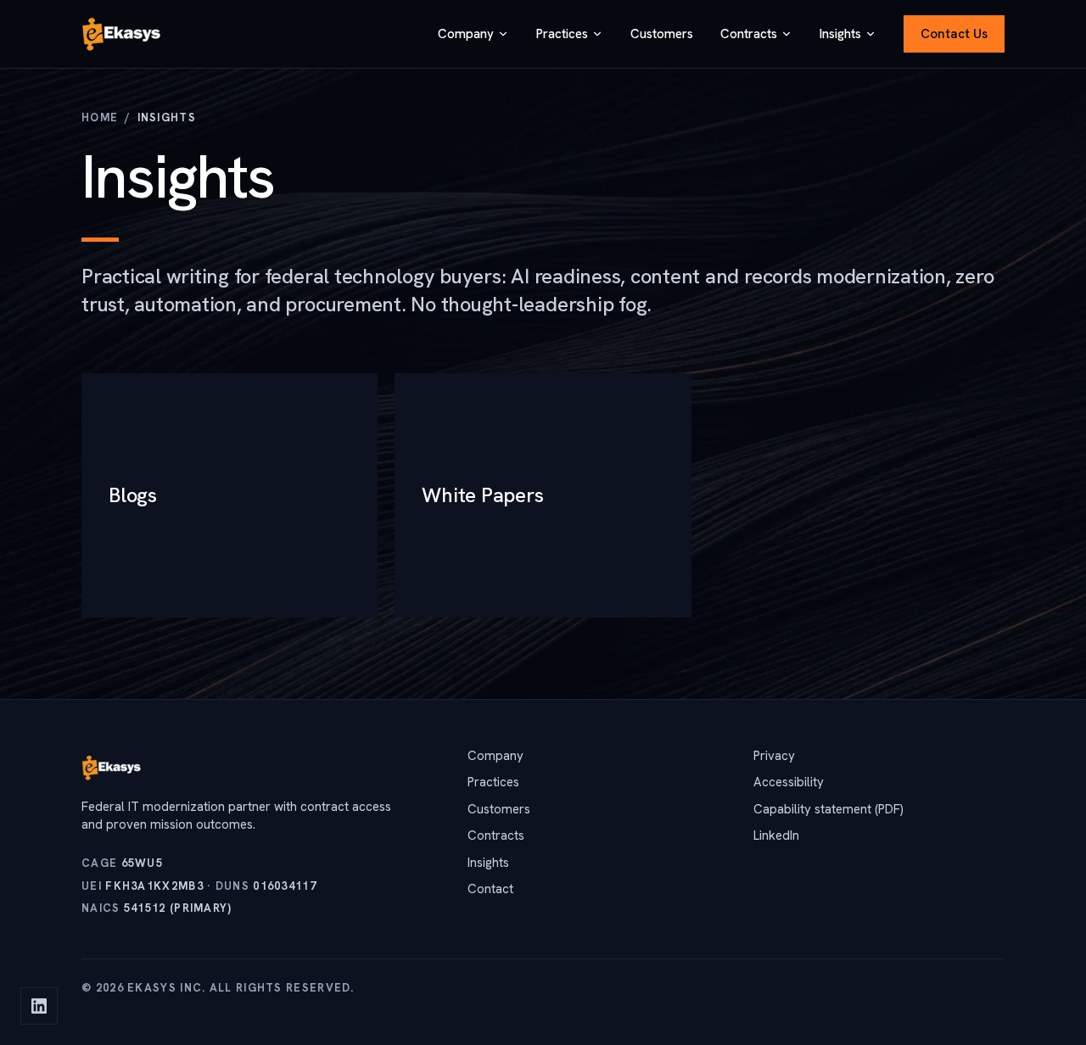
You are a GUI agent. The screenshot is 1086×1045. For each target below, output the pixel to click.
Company (466, 33)
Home (99, 117)
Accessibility (788, 782)
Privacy (774, 755)
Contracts (748, 33)
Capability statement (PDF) (828, 809)
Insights (840, 33)
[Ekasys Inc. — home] (122, 34)
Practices (562, 33)
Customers (661, 33)
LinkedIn (776, 835)
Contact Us (954, 33)
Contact (490, 888)
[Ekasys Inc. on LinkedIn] (39, 1006)
